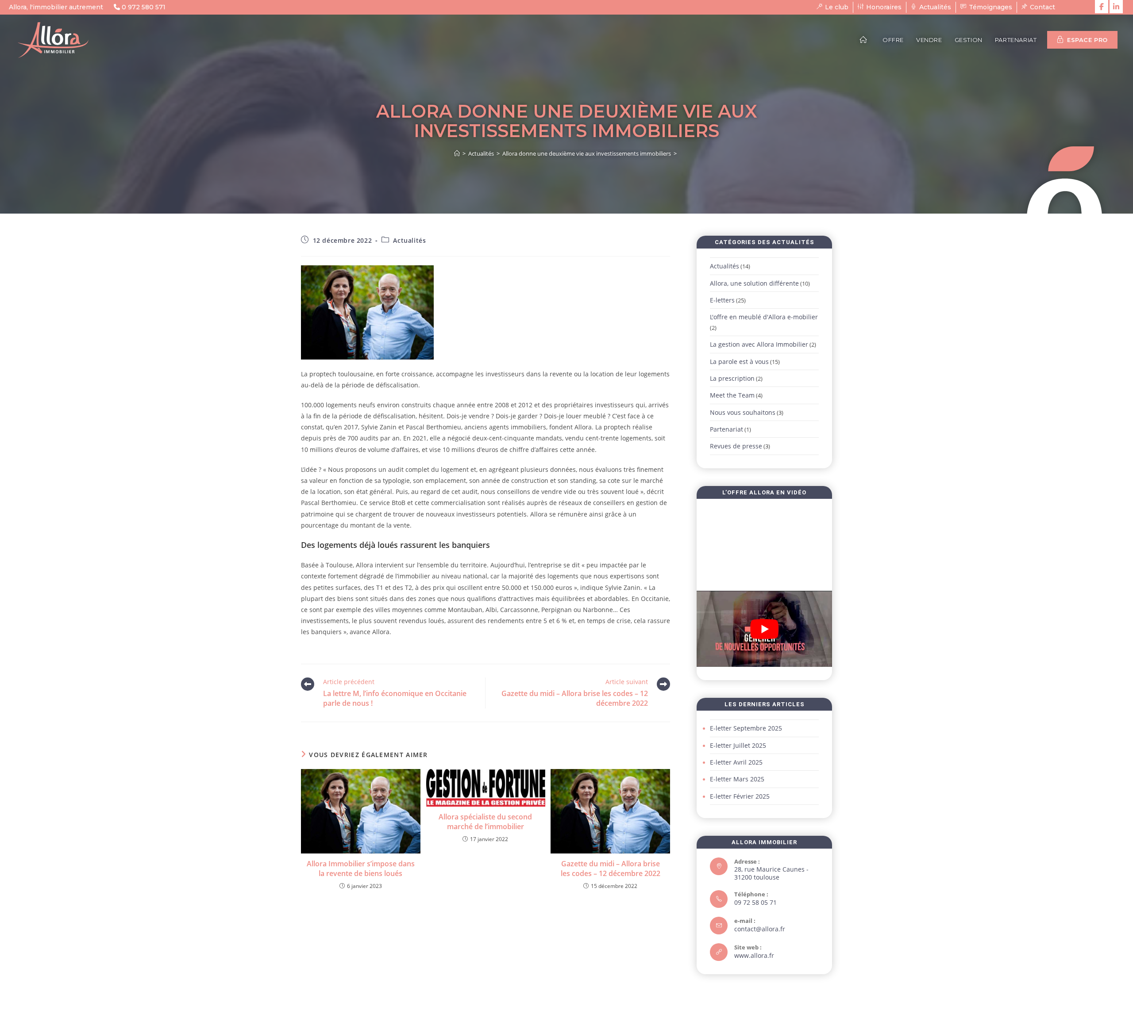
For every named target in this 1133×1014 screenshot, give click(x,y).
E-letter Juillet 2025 (738, 745)
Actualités (409, 240)
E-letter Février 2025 (740, 796)
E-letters (722, 300)
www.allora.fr (754, 955)
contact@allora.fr (759, 929)
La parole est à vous (739, 361)
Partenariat (726, 429)
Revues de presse (736, 446)
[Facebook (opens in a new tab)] (1101, 6)
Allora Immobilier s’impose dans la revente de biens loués (361, 868)
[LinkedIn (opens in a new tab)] (1116, 6)
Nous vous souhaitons (742, 412)
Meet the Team (732, 395)
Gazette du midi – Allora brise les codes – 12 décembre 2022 (610, 868)
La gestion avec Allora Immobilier (759, 344)
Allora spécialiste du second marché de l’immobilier (485, 821)
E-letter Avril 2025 (736, 762)
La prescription (732, 378)
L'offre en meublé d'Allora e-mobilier (764, 317)
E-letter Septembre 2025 (746, 728)
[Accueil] (457, 153)
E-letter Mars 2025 (737, 779)
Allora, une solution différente (754, 283)
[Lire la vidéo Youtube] (764, 629)
